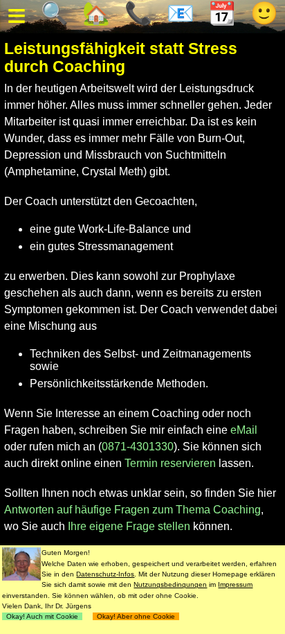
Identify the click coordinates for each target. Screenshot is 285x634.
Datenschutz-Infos (105, 574)
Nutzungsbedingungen (170, 584)
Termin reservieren (170, 463)
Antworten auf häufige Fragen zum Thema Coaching (132, 510)
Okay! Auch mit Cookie (42, 616)
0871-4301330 (138, 446)
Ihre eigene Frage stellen (129, 526)
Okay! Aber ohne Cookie (136, 616)
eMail (243, 430)
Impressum (235, 584)
